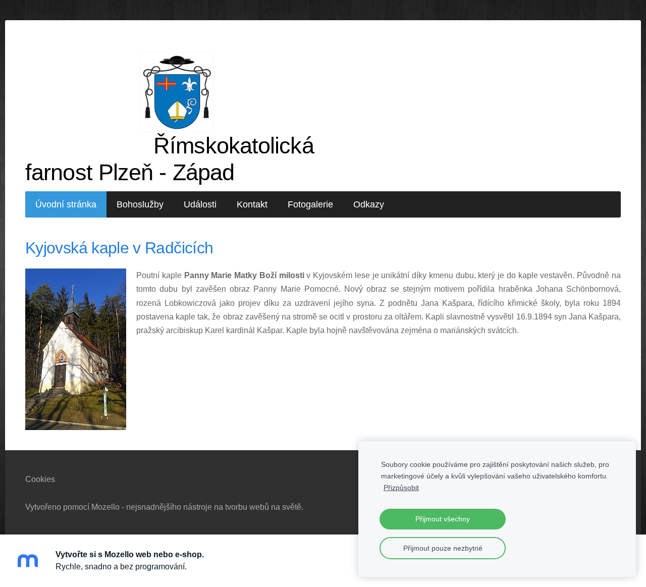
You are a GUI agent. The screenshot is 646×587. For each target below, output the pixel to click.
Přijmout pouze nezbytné (442, 548)
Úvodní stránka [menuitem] (65, 204)
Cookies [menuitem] (40, 479)
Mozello (105, 507)
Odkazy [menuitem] (368, 204)
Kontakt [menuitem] (252, 204)
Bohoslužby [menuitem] (140, 204)
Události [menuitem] (200, 204)
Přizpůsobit (401, 488)
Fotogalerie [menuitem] (310, 204)
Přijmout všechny (442, 519)
